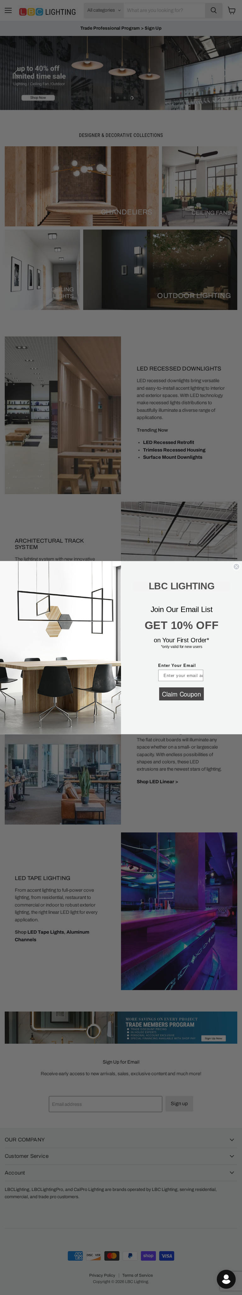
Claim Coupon (181, 693)
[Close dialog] (236, 566)
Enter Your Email (177, 665)
